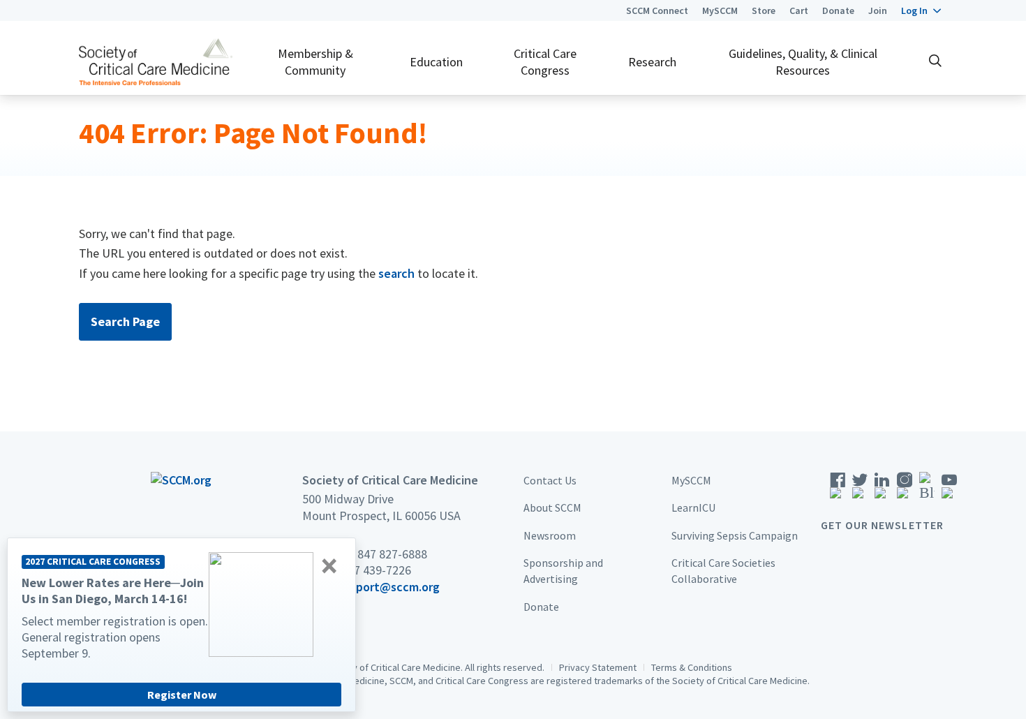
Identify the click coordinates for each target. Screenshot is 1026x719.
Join (877, 10)
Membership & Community (315, 61)
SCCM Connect (657, 10)
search (396, 273)
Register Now (181, 695)
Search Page (125, 321)
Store (763, 10)
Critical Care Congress (545, 61)
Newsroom (549, 535)
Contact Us (550, 480)
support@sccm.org (388, 587)
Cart (798, 10)
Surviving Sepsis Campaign (734, 535)
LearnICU (693, 507)
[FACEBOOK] (837, 490)
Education (436, 62)
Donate (838, 10)
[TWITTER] (860, 490)
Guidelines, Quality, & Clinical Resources (803, 61)
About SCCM (552, 507)
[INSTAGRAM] (904, 490)
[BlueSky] (927, 490)
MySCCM (720, 10)
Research (652, 62)
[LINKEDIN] (882, 490)
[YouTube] (949, 490)
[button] (921, 10)
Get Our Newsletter (882, 525)
